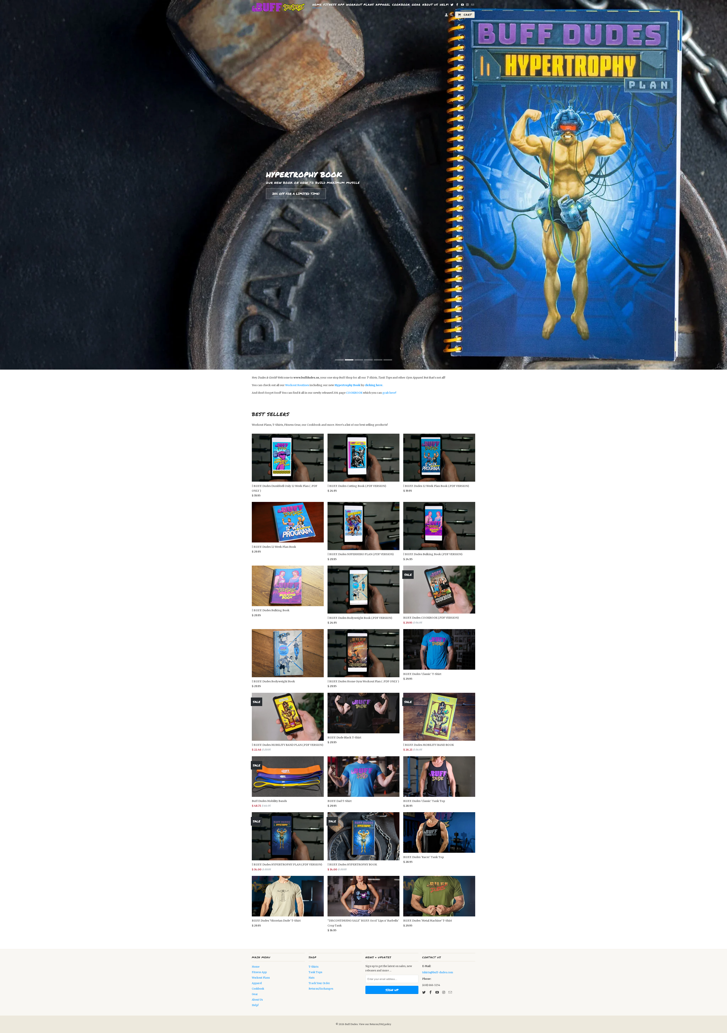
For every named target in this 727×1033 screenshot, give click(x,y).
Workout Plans (261, 977)
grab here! (389, 392)
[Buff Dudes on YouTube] (437, 992)
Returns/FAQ (377, 1024)
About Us (257, 999)
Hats (311, 977)
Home (256, 966)
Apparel (257, 983)
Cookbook (258, 988)
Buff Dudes (351, 1024)
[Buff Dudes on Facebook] (431, 992)
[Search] (451, 15)
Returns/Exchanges (321, 988)
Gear (255, 994)
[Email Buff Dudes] (451, 992)
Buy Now (279, 194)
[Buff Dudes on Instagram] (444, 992)
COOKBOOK (354, 392)
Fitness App (259, 972)
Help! (255, 1005)
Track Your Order (319, 983)
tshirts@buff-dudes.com (437, 972)
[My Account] (446, 15)
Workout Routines (297, 385)
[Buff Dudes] (278, 7)
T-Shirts (313, 966)
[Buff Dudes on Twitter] (424, 992)
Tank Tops (315, 972)
